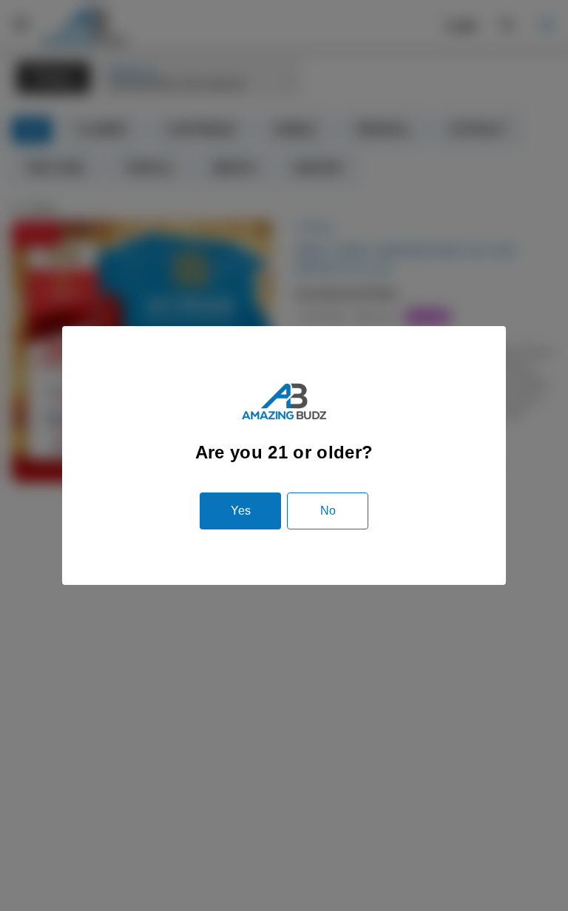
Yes (241, 510)
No (328, 510)
